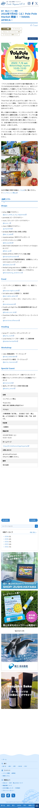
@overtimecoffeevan (10, 320)
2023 (7, 544)
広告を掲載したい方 (8, 788)
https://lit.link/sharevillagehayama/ (15, 446)
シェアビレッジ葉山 (9, 193)
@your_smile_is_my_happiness (14, 215)
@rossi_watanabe (9, 356)
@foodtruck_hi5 (9, 312)
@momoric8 (7, 383)
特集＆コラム (6, 775)
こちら (21, 190)
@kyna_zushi (8, 336)
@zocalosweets (8, 304)
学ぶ (26, 766)
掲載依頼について (7, 785)
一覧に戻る (32, 532)
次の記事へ (33, 520)
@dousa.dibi (7, 243)
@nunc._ (6, 223)
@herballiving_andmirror (12, 273)
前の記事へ (6, 520)
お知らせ (5, 783)
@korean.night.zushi (10, 291)
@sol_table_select (9, 296)
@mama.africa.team (10, 256)
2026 (6, 536)
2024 (7, 542)
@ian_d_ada (7, 234)
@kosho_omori (8, 388)
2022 (7, 547)
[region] (17, 806)
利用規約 (17, 788)
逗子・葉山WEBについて (16, 783)
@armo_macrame (9, 362)
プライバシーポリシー (8, 790)
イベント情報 (6, 773)
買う (15, 766)
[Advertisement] (19, 730)
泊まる (20, 766)
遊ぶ (10, 766)
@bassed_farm (8, 265)
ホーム (5, 759)
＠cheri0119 (7, 229)
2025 (6, 539)
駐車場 (13, 773)
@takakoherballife (9, 341)
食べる (4, 766)
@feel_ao (6, 251)
